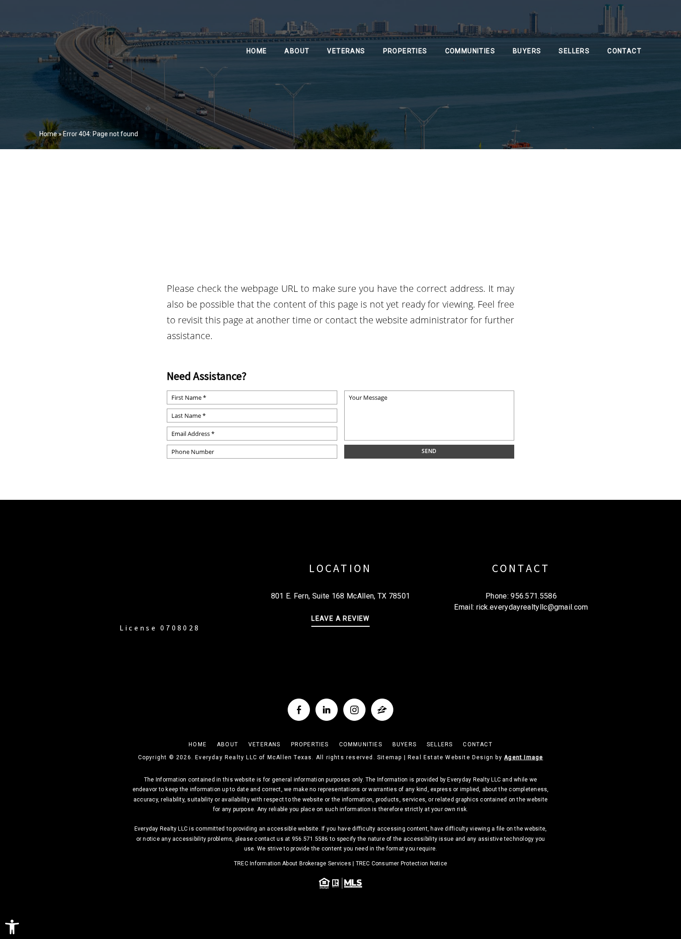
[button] (12, 927)
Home (256, 51)
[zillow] (382, 710)
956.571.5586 (534, 596)
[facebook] (299, 710)
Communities (470, 51)
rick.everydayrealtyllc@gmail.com (532, 607)
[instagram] (354, 710)
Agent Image (523, 757)
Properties (405, 51)
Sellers (574, 51)
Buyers (527, 51)
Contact (624, 51)
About (296, 51)
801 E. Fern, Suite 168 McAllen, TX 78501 (340, 596)
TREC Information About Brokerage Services (292, 863)
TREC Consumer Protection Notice (401, 863)
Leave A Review (340, 618)
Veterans (346, 51)
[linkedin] (326, 710)
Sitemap (389, 757)
